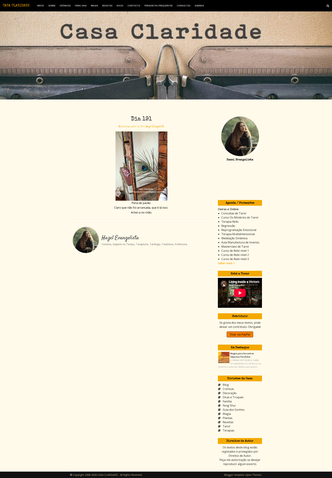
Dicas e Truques (233, 397)
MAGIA (94, 5)
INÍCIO (40, 5)
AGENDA (199, 5)
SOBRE (52, 5)
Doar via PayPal (240, 334)
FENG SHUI (81, 5)
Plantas (227, 418)
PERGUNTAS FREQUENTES (159, 5)
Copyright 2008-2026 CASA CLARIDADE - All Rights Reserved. (107, 474)
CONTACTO (134, 5)
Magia (227, 414)
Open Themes (253, 474)
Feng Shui (229, 405)
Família (227, 401)
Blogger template (234, 474)
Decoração (230, 393)
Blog (226, 385)
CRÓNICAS (65, 5)
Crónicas (228, 389)
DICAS (120, 5)
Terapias (228, 430)
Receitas (228, 422)
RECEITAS (107, 5)
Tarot (226, 426)
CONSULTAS (183, 5)
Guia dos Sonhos (234, 410)
